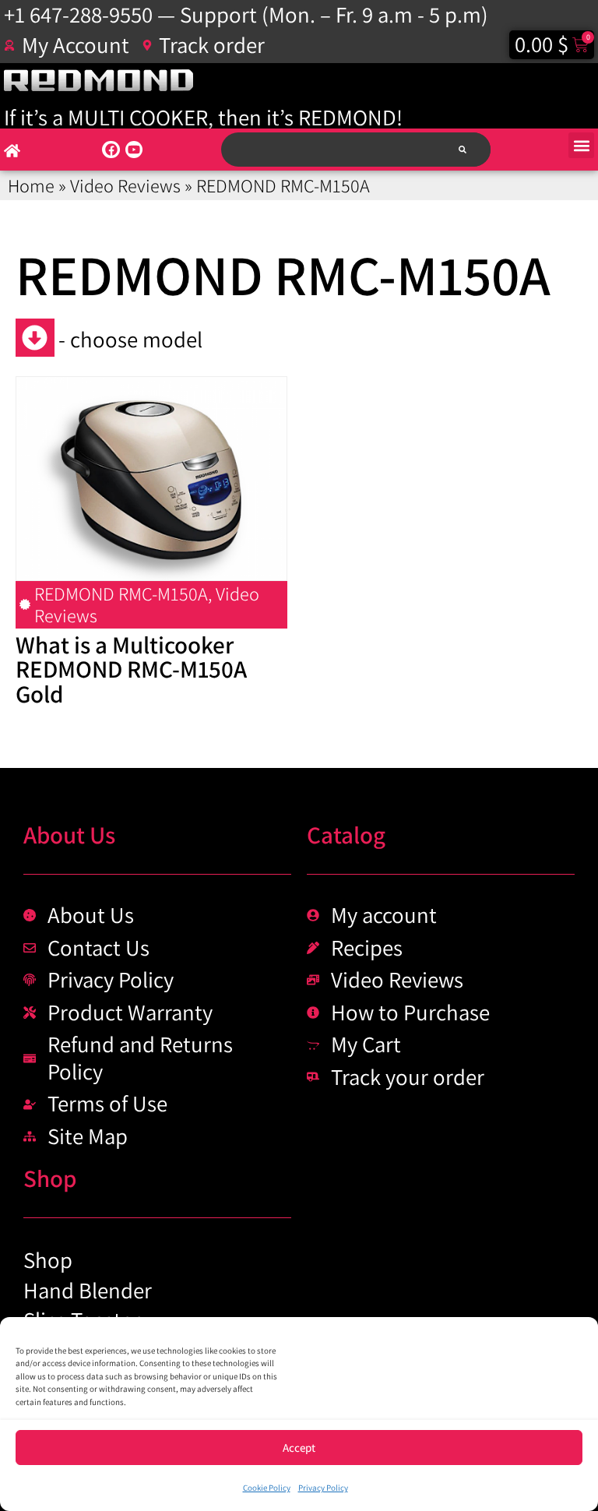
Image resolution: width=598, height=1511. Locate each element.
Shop (49, 1178)
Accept (299, 1447)
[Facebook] (110, 149)
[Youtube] (133, 149)
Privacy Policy (323, 1487)
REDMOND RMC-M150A (121, 593)
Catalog (346, 835)
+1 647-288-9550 (78, 14)
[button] (581, 145)
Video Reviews (125, 185)
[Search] (462, 149)
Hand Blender (87, 1290)
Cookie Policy (266, 1487)
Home (31, 185)
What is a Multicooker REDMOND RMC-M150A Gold (131, 669)
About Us (69, 835)
